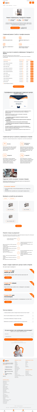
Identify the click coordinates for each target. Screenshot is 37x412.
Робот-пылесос (5, 382)
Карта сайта (7, 407)
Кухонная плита (5, 401)
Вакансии (4, 376)
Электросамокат (17, 367)
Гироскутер (16, 371)
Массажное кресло (5, 395)
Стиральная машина (5, 384)
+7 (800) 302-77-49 (23, 28)
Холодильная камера (6, 400)
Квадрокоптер (17, 366)
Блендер (4, 398)
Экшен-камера (17, 369)
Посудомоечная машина (6, 392)
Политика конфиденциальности (14, 407)
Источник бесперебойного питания (19, 375)
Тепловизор (27, 373)
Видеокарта (27, 366)
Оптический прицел (28, 374)
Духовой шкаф (5, 387)
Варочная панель (5, 386)
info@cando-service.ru (8, 369)
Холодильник (5, 383)
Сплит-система (5, 402)
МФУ (26, 363)
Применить (8, 277)
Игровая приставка (17, 368)
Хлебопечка (4, 394)
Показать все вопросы (18, 324)
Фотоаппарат (27, 372)
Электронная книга (17, 374)
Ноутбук (26, 361)
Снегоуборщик (5, 403)
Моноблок (26, 362)
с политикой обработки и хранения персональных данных (18, 342)
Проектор (16, 362)
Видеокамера (16, 377)
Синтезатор (16, 376)
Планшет (16, 363)
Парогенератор (5, 391)
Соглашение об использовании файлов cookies (25, 407)
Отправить (18, 339)
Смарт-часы (16, 370)
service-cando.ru (5, 364)
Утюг (3, 393)
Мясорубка (4, 390)
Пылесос (4, 385)
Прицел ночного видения (28, 375)
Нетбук (16, 361)
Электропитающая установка (7, 399)
